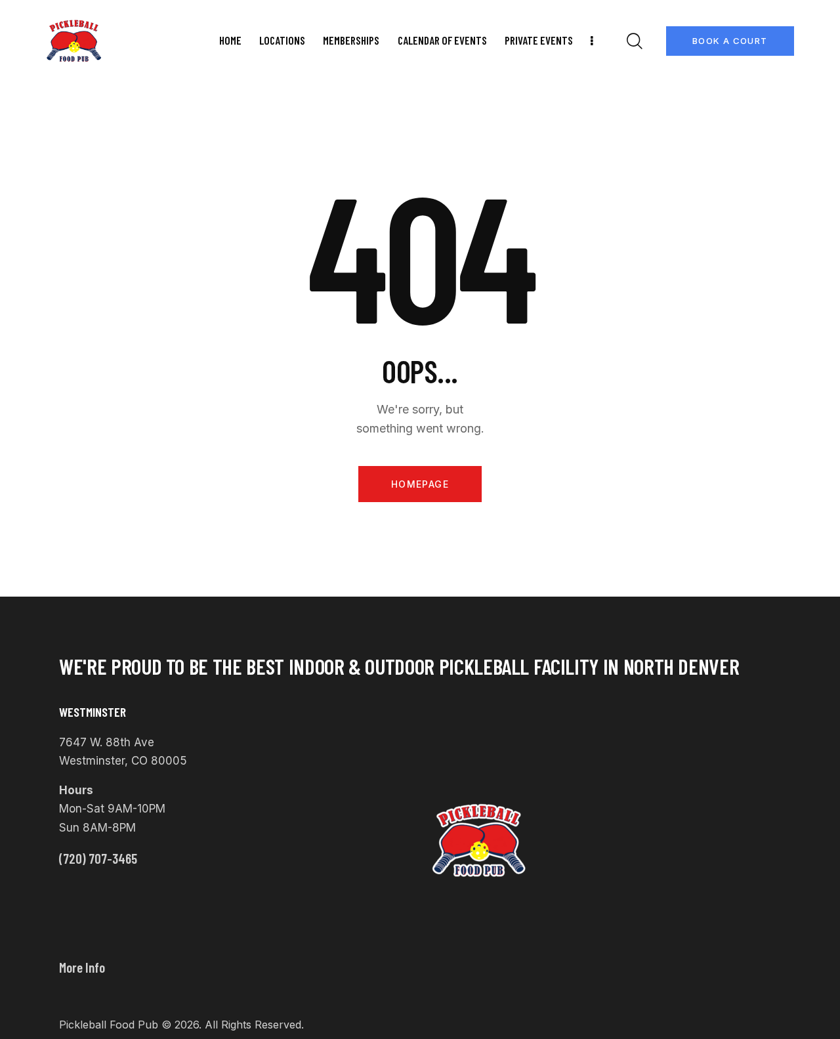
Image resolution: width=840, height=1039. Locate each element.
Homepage (420, 484)
